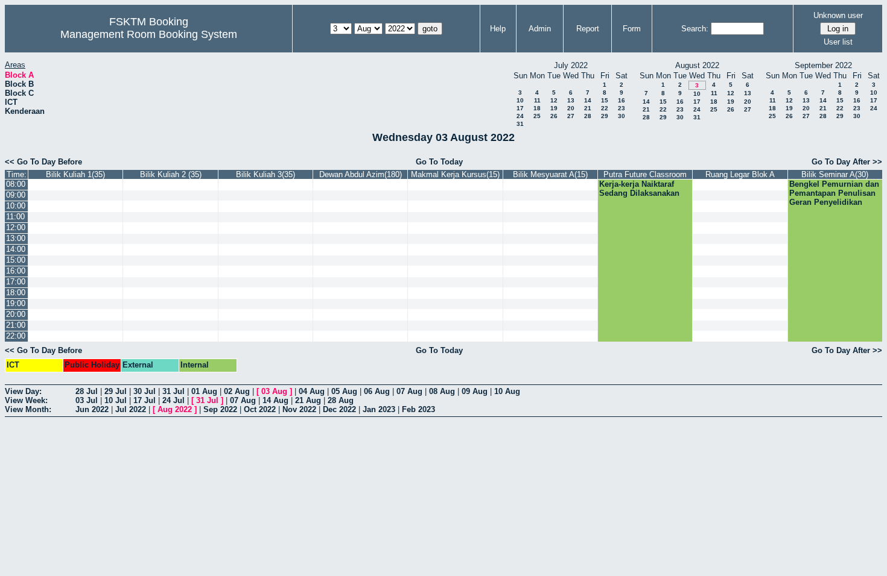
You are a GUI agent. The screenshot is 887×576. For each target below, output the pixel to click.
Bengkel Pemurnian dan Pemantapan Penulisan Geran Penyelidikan (834, 193)
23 (621, 108)
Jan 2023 (379, 409)
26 (554, 116)
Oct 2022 (260, 409)
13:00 (15, 238)
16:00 (15, 270)
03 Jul (86, 400)
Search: (694, 28)
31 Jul (173, 391)
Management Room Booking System (148, 34)
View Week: (26, 400)
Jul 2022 (130, 409)
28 (587, 116)
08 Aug (442, 391)
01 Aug (204, 391)
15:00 (15, 260)
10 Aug (507, 391)
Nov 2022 (299, 409)
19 (554, 108)
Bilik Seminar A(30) (834, 174)
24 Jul (173, 400)
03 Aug (274, 391)
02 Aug (237, 391)
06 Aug (377, 391)
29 (604, 116)
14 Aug (275, 400)
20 (570, 108)
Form (632, 28)
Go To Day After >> (847, 161)
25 (537, 116)
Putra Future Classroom (645, 174)
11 (537, 100)
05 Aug (344, 391)
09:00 (15, 194)
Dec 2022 (339, 409)
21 (587, 108)
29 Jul (115, 391)
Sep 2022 (220, 409)
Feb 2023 (418, 409)
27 (570, 116)
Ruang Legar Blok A (740, 174)
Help (498, 28)
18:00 (15, 292)
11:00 (15, 216)
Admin (540, 28)
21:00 (15, 325)
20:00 (15, 314)
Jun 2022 (92, 409)
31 (520, 124)
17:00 (15, 281)
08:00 (15, 184)
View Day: (23, 391)
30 (621, 116)
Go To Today (439, 161)
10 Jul (115, 400)
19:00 (15, 303)
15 (604, 100)
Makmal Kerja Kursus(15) (455, 174)
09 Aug (475, 391)
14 (587, 100)
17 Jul (144, 400)
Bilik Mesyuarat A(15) (550, 174)
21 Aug (308, 400)
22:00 (15, 335)
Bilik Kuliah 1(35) (75, 174)
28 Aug (341, 400)
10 (520, 100)
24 (520, 116)
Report (587, 28)
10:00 (15, 205)
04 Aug (312, 391)
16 (621, 100)
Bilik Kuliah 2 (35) (171, 174)
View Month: (28, 409)
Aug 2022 (174, 409)
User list (838, 41)
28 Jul (86, 391)
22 (604, 108)
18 (537, 108)
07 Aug (409, 391)
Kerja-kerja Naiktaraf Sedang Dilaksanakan (639, 189)
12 (554, 100)
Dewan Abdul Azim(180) (360, 174)
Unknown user (838, 15)
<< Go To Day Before (43, 161)
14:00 (15, 249)
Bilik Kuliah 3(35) (265, 174)
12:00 (15, 227)
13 (570, 100)
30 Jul (144, 391)
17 (520, 108)
